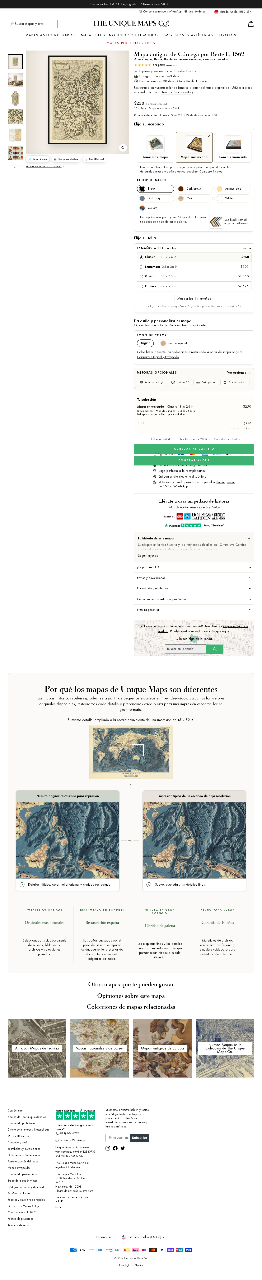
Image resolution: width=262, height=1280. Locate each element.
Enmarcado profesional (21, 1123)
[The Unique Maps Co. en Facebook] (115, 1148)
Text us (63, 1140)
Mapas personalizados (131, 43)
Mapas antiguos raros (50, 35)
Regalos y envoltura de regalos (26, 1200)
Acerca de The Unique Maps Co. (27, 1117)
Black (151, 188)
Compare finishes (210, 171)
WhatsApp (180, 486)
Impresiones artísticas (188, 35)
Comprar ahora (194, 460)
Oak (189, 198)
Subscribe (139, 1137)
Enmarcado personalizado (23, 1174)
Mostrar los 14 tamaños (194, 298)
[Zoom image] (123, 148)
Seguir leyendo (148, 555)
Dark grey (154, 198)
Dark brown (194, 188)
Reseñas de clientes (19, 1193)
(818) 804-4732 (69, 1133)
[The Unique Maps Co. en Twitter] (122, 1148)
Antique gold (233, 188)
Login (58, 1207)
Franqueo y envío (18, 1142)
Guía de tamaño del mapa (24, 1155)
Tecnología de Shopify (131, 1265)
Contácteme (15, 1110)
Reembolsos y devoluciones (24, 1149)
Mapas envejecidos (19, 1168)
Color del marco (151, 180)
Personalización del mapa (23, 1161)
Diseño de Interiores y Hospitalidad (28, 1129)
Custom (152, 208)
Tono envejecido (178, 343)
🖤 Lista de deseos (195, 11)
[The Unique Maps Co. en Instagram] (107, 1148)
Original (145, 343)
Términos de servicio (20, 1225)
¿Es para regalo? (148, 567)
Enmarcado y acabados (152, 588)
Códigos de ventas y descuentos (27, 1187)
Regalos (227, 35)
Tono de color (152, 335)
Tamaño (194, 248)
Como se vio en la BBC (21, 1212)
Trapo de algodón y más (22, 1181)
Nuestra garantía (148, 609)
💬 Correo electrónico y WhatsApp (160, 11)
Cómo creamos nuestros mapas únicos (161, 599)
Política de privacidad (21, 1219)
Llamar (221, 482)
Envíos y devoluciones (151, 577)
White (228, 198)
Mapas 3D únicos (18, 1136)
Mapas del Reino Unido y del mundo (119, 35)
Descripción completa (176, 92)
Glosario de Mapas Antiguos (25, 1206)
